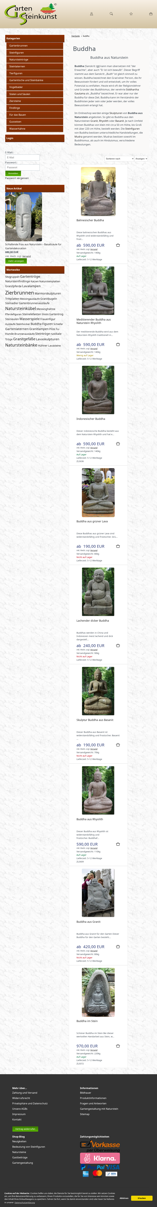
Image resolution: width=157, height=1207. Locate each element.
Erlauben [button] (142, 1198)
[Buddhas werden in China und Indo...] (98, 615)
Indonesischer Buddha (91, 419)
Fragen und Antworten (93, 1103)
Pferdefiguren (13, 314)
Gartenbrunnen (18, 45)
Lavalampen (31, 286)
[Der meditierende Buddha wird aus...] (98, 314)
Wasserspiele (29, 319)
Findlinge (14, 108)
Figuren (47, 324)
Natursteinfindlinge (17, 281)
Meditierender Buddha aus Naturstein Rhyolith (94, 321)
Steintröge (42, 334)
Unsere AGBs (19, 1108)
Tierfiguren (15, 73)
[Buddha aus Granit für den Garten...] (98, 916)
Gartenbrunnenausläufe (34, 303)
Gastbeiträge (19, 1157)
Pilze (52, 329)
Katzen (35, 281)
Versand (26, 256)
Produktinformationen (93, 1098)
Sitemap (85, 1114)
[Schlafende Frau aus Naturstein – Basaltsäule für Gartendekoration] (23, 240)
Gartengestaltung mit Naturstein (99, 1108)
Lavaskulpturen (47, 339)
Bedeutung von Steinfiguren (28, 1146)
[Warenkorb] (151, 14)
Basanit (119, 121)
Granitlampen (39, 329)
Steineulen (12, 319)
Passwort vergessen (17, 178)
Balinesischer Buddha (90, 220)
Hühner (43, 345)
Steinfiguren (16, 52)
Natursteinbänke (21, 345)
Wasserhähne (17, 128)
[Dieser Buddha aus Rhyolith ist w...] (98, 814)
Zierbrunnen (19, 292)
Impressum (19, 1114)
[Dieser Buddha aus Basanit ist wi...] (98, 714)
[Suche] (111, 14)
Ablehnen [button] (124, 1198)
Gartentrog (56, 314)
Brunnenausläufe (24, 334)
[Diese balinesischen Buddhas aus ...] (98, 215)
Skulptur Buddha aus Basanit (95, 720)
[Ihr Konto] (91, 14)
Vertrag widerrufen (25, 1128)
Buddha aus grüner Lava (92, 521)
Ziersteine (15, 101)
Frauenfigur (47, 319)
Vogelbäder (16, 87)
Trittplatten (12, 298)
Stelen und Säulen (19, 94)
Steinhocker (23, 324)
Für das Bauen (17, 114)
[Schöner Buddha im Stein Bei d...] (98, 1016)
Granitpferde (13, 286)
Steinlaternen (17, 66)
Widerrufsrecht (21, 1098)
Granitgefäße (24, 338)
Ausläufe (10, 324)
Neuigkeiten (19, 1141)
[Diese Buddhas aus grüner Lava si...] (98, 516)
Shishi (45, 314)
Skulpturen (115, 113)
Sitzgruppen (12, 276)
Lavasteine (54, 345)
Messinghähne (46, 309)
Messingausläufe (30, 298)
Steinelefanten (31, 314)
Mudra (78, 136)
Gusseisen (15, 121)
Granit (94, 121)
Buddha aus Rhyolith (90, 819)
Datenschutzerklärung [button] (25, 1202)
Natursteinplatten (49, 281)
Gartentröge (30, 276)
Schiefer (58, 324)
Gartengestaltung (22, 1162)
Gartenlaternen (17, 329)
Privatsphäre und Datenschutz (30, 1103)
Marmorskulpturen (48, 293)
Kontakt (16, 1119)
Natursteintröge (18, 59)
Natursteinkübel (20, 308)
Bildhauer (85, 1092)
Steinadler (11, 303)
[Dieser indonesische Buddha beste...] (98, 413)
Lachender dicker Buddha (93, 620)
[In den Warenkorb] (118, 245)
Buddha (36, 324)
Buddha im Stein (87, 1021)
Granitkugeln (48, 298)
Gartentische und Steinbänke (26, 80)
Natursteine (19, 1152)
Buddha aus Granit (88, 921)
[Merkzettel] (131, 14)
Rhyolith (104, 121)
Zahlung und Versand (24, 1092)
